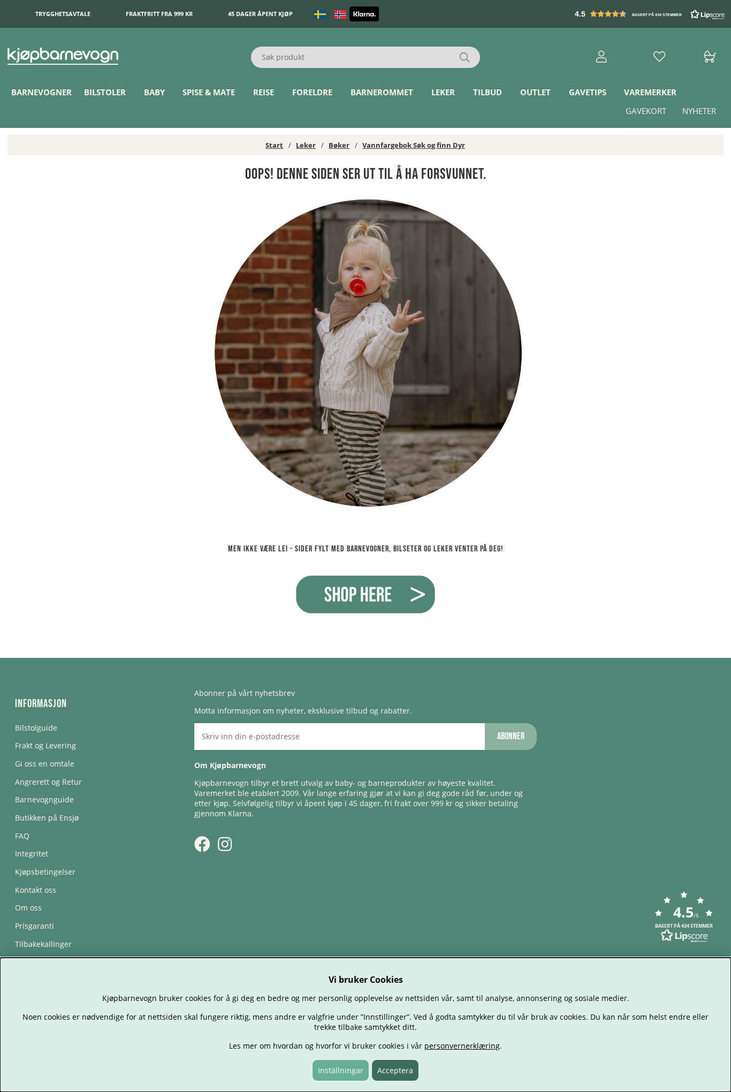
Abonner (510, 736)
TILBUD (487, 92)
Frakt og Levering (45, 745)
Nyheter (699, 111)
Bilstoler (105, 92)
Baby (154, 92)
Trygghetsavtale (62, 14)
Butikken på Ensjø (47, 818)
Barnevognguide (44, 799)
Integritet (31, 853)
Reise (263, 92)
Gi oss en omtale (44, 764)
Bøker (339, 145)
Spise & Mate (208, 92)
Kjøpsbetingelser (45, 872)
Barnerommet (382, 92)
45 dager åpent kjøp (260, 14)
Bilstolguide (36, 728)
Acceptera (395, 1070)
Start (274, 145)
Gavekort (646, 111)
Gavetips (587, 92)
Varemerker (650, 92)
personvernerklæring (462, 1046)
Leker (443, 92)
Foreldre (312, 92)
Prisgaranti (34, 926)
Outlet (535, 92)
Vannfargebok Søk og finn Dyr (413, 145)
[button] (650, 14)
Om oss (28, 908)
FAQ (22, 836)
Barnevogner (41, 92)
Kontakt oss (35, 890)
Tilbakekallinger (43, 944)
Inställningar (340, 1070)
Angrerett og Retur (48, 782)
